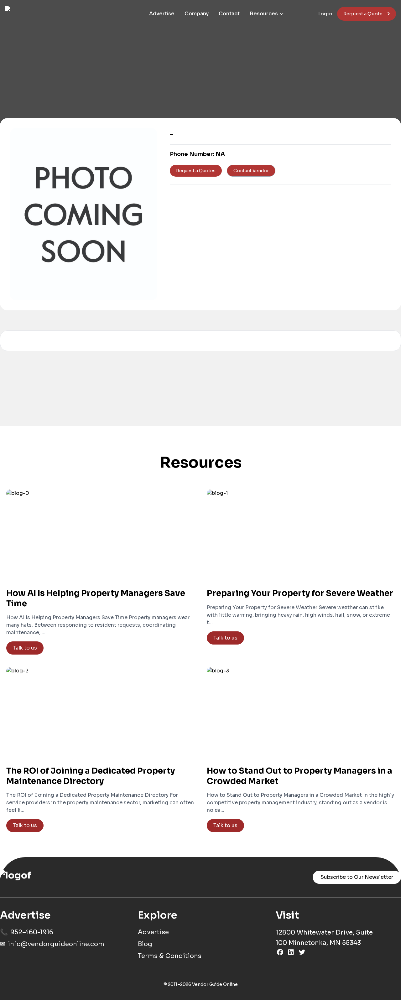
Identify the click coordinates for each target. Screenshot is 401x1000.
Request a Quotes (196, 171)
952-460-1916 (31, 932)
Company (197, 13)
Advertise (161, 13)
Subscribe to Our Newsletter (356, 877)
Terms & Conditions (169, 956)
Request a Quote (363, 14)
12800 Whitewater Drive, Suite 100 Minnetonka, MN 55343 (324, 938)
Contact (229, 13)
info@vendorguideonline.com (56, 944)
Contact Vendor (251, 171)
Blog (145, 944)
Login (325, 14)
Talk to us (25, 648)
